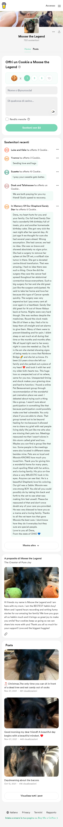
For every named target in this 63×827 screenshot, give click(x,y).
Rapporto (51, 812)
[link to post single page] (31, 671)
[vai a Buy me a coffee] (4, 5)
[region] (31, 95)
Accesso (50, 5)
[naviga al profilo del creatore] (31, 26)
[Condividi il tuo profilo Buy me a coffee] (59, 31)
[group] (31, 672)
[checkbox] (16, 119)
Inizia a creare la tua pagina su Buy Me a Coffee (30, 818)
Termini (38, 812)
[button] (59, 6)
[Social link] (5, 634)
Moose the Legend (31, 36)
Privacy (26, 812)
